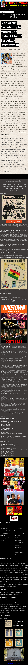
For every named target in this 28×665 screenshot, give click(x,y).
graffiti (21, 151)
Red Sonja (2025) (4, 432)
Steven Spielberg (18, 550)
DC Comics (8, 568)
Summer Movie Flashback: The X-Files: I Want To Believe (13, 436)
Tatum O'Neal (9, 167)
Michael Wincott (16, 160)
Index (2, 537)
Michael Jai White (19, 572)
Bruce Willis (17, 535)
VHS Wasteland (14, 610)
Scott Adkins (8, 579)
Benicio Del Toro (21, 140)
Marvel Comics (9, 572)
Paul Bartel (19, 162)
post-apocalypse (16, 575)
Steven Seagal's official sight (6, 608)
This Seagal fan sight (4, 610)
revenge (3, 577)
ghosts (15, 570)
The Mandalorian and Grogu (7, 445)
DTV (16, 528)
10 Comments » (5, 171)
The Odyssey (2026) (5, 425)
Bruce (9, 563)
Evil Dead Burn (4, 444)
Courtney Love (5, 145)
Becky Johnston (10, 140)
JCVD (2, 572)
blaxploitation (3, 563)
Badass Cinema (8, 9)
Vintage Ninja (22, 610)
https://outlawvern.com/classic (14, 663)
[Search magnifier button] (13, 12)
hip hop (18, 570)
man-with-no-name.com (14, 604)
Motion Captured (3, 606)
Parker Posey (11, 162)
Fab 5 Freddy (20, 149)
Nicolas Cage (17, 545)
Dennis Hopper (5, 147)
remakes (25, 575)
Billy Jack (2, 600)
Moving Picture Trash (13, 606)
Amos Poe (7, 138)
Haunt (2, 426)
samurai (2, 579)
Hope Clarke (7, 153)
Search (22, 9)
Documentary (16, 169)
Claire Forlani (17, 142)
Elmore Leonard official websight (7, 592)
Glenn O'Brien (13, 151)
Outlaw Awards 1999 (5, 530)
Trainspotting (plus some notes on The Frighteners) (12, 433)
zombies (14, 586)
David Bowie (14, 145)
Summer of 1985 (4, 584)
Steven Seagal (18, 547)
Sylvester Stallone (19, 552)
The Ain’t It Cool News (19, 608)
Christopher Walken (6, 142)
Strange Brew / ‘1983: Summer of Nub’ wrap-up (17, 379)
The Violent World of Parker (6, 594)
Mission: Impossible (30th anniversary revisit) (10, 449)
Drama (23, 169)
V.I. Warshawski (4, 431)
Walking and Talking (5, 435)
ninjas (10, 575)
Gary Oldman (5, 151)
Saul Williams (16, 164)
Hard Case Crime (19, 592)
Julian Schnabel (9, 158)
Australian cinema (23, 561)
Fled (2, 439)
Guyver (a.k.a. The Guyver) (7, 428)
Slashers (20, 528)
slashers (24, 579)
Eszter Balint (12, 149)
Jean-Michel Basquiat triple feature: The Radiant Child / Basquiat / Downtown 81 (11, 34)
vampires (2, 586)
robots (8, 577)
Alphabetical (7, 537)
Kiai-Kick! (24, 602)
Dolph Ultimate (17, 602)
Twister (2, 452)
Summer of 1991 (13, 584)
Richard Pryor (23, 606)
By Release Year (4, 540)
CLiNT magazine (3, 618)
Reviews (16, 9)
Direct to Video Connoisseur (6, 602)
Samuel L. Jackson (22, 577)
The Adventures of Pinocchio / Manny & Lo (16, 360)
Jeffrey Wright (18, 155)
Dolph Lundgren (18, 540)
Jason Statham (24, 570)
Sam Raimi (12, 577)
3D (0, 561)
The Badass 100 (4, 528)
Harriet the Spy (4, 451)
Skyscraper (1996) (5, 429)
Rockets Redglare (6, 164)
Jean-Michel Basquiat (7, 155)
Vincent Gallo (18, 167)
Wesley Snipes (18, 554)
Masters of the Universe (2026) (7, 437)
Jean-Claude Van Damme (20, 542)
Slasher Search (5, 582)
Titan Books (16, 594)
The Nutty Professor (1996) (6, 453)
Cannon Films (24, 563)
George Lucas (9, 570)
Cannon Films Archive (11, 600)
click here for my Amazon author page (14, 232)
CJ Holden (3, 379)
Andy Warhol (15, 138)
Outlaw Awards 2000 (5, 533)
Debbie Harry (22, 145)
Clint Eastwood (18, 537)
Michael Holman (5, 160)
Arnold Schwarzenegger (20, 533)
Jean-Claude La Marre (18, 153)
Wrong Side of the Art (5, 612)
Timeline (2, 542)
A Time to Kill (7, 346)
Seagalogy (16, 579)
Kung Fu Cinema (4, 604)
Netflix (26, 572)
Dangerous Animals (14, 389)
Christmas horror (13, 565)
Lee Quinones (19, 158)
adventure (4, 561)
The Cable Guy (4, 455)
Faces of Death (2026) (11, 403)
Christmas (4, 565)
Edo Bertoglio (14, 147)
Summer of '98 (24, 582)
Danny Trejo (2, 568)
